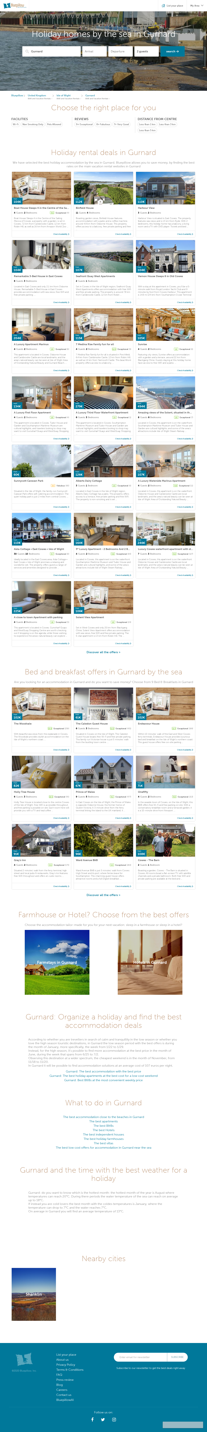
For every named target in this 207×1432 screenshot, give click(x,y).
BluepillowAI (65, 1400)
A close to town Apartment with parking (38, 617)
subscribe (177, 1357)
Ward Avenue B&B (87, 860)
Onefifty (143, 791)
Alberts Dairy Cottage (89, 480)
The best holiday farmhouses (104, 1139)
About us (62, 1359)
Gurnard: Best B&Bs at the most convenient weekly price (103, 1080)
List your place (66, 1354)
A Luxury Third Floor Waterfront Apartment (102, 412)
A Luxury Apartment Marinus (31, 344)
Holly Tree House (24, 791)
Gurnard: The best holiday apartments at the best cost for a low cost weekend (103, 1076)
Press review (65, 1380)
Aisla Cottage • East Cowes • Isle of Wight (39, 549)
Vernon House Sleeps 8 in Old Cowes (160, 276)
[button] (92, 1419)
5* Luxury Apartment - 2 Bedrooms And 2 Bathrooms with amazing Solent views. (124, 549)
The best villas (103, 1143)
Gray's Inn (20, 860)
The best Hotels (103, 1130)
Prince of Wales (85, 791)
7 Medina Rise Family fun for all (95, 344)
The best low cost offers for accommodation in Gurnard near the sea (103, 1147)
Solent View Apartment (90, 617)
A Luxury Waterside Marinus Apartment (161, 480)
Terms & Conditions (69, 1370)
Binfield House (85, 207)
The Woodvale (23, 723)
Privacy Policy (65, 1365)
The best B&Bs (103, 1126)
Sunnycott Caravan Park (28, 480)
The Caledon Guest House (92, 723)
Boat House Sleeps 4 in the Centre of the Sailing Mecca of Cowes (53, 207)
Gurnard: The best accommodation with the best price (103, 1071)
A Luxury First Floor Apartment (32, 412)
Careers (61, 1390)
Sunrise (142, 344)
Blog (59, 1385)
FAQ (59, 1375)
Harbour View (146, 207)
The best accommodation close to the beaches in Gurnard (103, 1117)
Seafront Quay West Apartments (95, 276)
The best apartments (103, 1121)
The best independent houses (103, 1134)
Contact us (63, 1395)
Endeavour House (148, 723)
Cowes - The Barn (148, 860)
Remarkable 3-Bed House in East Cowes (38, 276)
